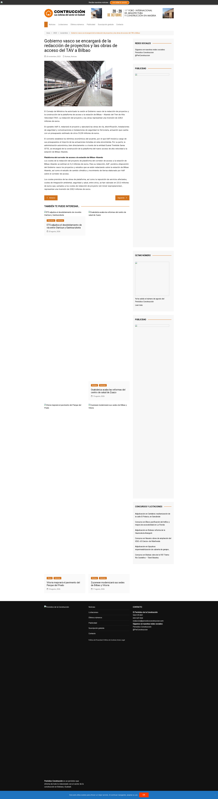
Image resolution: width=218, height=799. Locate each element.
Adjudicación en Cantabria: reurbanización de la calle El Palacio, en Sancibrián (152, 515)
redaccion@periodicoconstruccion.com (148, 621)
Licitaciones (63, 24)
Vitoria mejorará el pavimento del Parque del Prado (63, 584)
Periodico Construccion (144, 52)
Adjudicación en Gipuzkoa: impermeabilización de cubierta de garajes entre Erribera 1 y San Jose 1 (152, 548)
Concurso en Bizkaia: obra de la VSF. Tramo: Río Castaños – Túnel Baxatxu (152, 556)
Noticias (52, 24)
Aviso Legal (121, 640)
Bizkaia (67, 56)
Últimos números (77, 24)
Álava (49, 578)
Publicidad (91, 24)
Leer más (139, 305)
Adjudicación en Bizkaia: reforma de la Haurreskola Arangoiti (150, 531)
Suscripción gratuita (106, 24)
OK (144, 795)
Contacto (119, 24)
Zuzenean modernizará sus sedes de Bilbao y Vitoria (107, 584)
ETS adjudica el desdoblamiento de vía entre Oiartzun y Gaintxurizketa (64, 226)
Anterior (52, 198)
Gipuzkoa (51, 220)
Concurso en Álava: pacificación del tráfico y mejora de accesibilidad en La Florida (152, 523)
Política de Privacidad (96, 640)
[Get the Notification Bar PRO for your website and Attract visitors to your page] (2, 2)
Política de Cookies (109, 640)
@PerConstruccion (142, 55)
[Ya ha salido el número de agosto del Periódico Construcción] (152, 279)
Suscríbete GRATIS (119, 2)
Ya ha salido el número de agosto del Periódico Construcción (149, 300)
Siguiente (121, 198)
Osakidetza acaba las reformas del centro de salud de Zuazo (108, 391)
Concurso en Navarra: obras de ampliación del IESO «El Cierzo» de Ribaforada (153, 539)
